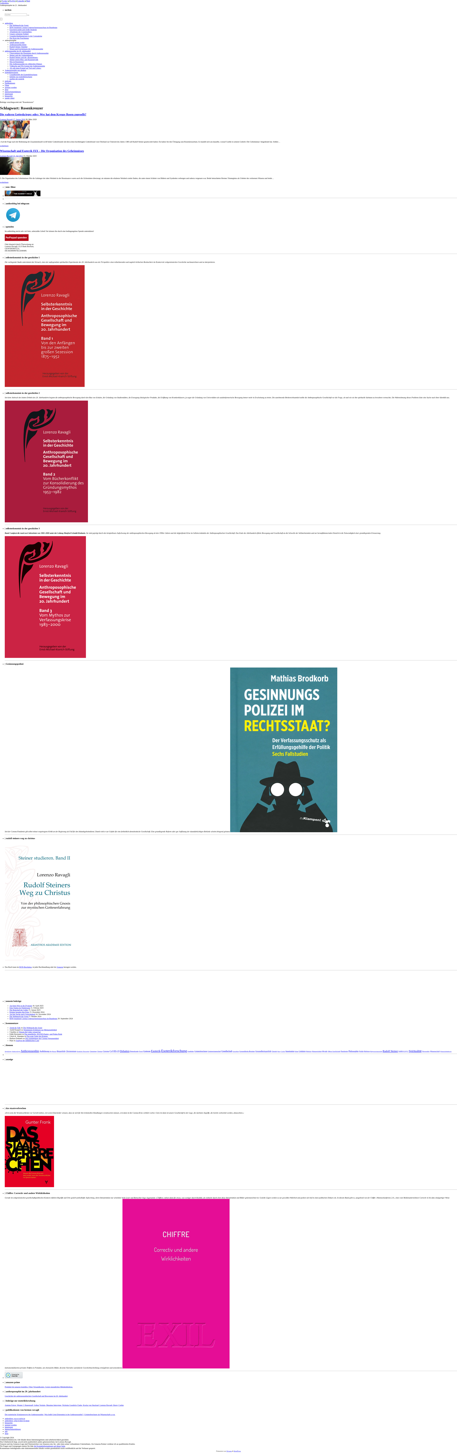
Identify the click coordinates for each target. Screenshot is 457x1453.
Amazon (60, 967)
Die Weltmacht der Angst (19, 1016)
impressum (9, 1427)
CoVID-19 (114, 1051)
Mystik (324, 1051)
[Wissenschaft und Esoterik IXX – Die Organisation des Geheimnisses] (15, 174)
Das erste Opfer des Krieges (37, 1036)
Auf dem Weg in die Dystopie (21, 1006)
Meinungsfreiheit (317, 1051)
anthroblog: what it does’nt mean (17, 1421)
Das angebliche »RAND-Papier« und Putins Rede (43, 1034)
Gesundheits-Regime (247, 1051)
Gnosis (274, 1051)
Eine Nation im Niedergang (20, 1008)
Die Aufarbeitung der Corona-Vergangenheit (42, 1038)
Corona (106, 1051)
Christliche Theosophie (83, 1051)
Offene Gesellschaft (334, 1051)
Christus (99, 1051)
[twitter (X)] (4, 1)
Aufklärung (44, 1051)
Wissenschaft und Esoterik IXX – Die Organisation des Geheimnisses (42, 150)
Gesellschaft (226, 1051)
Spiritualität (415, 1051)
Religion (367, 1051)
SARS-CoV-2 (403, 1051)
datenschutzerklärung (13, 1429)
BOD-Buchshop (25, 967)
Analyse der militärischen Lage (27, 1041)
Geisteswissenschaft (214, 1051)
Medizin (309, 1051)
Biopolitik (61, 1051)
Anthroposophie (30, 1051)
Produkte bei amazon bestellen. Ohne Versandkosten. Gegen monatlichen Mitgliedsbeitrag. (39, 1387)
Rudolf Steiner (390, 1051)
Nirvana (229, 1451)
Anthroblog (4, 3)
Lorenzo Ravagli (6, 119)
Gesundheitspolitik (263, 1051)
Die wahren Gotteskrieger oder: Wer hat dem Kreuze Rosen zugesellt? (43, 114)
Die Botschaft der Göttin (19, 1010)
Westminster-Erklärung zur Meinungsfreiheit (40, 1030)
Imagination (290, 1051)
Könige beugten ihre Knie (19, 1012)
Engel (141, 1051)
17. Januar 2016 (19, 119)
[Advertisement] (76, 1083)
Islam (296, 1051)
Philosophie (353, 1051)
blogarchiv (9, 1423)
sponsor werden (11, 1425)
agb (6, 1431)
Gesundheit (236, 1051)
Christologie (93, 1051)
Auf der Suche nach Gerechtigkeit (22, 1014)
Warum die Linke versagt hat (30, 1032)
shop (6, 1434)
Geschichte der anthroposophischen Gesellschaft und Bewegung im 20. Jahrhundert (36, 1396)
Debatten (124, 1051)
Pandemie (344, 1051)
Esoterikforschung (174, 1051)
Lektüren (302, 1051)
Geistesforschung (200, 1051)
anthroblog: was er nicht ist (15, 1419)
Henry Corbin (281, 1051)
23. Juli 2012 (18, 156)
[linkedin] (20, 1)
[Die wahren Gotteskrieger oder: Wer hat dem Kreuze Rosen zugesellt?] (15, 138)
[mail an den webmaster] (27, 1)
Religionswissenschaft (376, 1051)
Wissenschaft (435, 1051)
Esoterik (156, 1051)
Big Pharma (53, 1051)
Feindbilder (190, 1051)
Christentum (71, 1051)
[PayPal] (11, 1)
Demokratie (134, 1051)
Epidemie (147, 1051)
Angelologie (8, 1051)
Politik (361, 1051)
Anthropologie (16, 1051)
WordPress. (237, 1451)
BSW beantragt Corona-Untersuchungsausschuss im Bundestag (33, 1019)
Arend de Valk (15, 1028)
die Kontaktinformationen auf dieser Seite (49, 1446)
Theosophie (426, 1051)
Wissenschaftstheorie (446, 1051)
